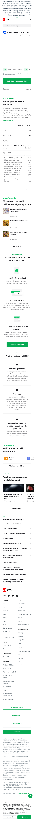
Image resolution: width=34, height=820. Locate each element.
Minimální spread (8, 126)
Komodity (6, 611)
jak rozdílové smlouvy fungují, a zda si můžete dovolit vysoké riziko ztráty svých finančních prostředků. (17, 12)
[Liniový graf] (26, 69)
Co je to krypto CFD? (9, 562)
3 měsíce (20, 69)
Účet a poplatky (7, 628)
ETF (4, 607)
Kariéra (20, 618)
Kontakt (20, 621)
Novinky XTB (22, 607)
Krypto (5, 614)
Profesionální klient (9, 637)
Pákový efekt (7, 136)
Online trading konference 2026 (8, 695)
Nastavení (10, 817)
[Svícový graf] (29, 69)
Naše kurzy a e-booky (7, 676)
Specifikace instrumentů (6, 633)
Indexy (5, 618)
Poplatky (5, 141)
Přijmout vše (24, 817)
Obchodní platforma (24, 614)
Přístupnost (21, 655)
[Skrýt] (17, 17)
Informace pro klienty (22, 663)
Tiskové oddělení (23, 625)
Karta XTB (6, 657)
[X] (13, 595)
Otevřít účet (17, 732)
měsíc (14, 69)
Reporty (20, 636)
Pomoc (5, 690)
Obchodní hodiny (6, 147)
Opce (4, 625)
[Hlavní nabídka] (30, 19)
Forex (4, 621)
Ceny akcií (21, 640)
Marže (5, 131)
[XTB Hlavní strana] (5, 19)
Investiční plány (8, 645)
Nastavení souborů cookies (12, 813)
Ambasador (21, 611)
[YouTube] (4, 595)
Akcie (4, 604)
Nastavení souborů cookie (23, 794)
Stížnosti (21, 658)
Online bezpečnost (8, 699)
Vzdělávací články (8, 665)
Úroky (4, 649)
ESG (19, 643)
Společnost (21, 604)
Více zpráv (15, 246)
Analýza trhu (7, 668)
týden (9, 69)
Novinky (20, 633)
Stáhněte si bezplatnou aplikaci (17, 81)
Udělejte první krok (17, 344)
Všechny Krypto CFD (15, 466)
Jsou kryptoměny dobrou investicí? (14, 574)
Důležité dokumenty (24, 651)
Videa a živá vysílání (9, 672)
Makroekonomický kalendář (8, 682)
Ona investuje (7, 687)
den (5, 69)
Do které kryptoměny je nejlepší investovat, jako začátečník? (13, 581)
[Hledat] (26, 19)
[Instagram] (17, 595)
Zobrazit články (16, 508)
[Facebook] (8, 595)
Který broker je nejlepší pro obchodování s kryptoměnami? (13, 568)
